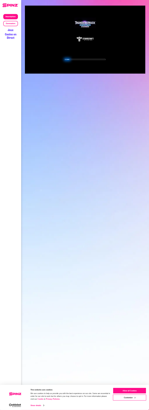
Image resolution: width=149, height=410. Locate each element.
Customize (128, 397)
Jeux (11, 30)
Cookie (40, 399)
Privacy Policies (53, 399)
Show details (35, 405)
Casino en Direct (10, 36)
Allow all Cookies (130, 391)
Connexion (10, 24)
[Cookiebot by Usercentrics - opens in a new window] (15, 405)
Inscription (11, 17)
